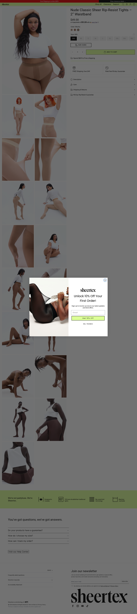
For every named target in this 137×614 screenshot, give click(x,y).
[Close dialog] (105, 280)
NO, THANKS (88, 324)
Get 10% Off (88, 318)
